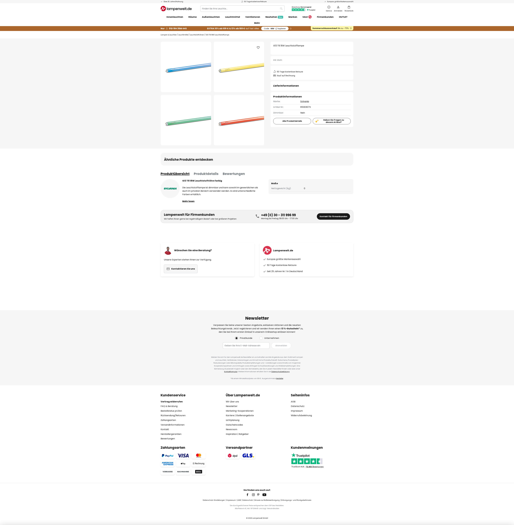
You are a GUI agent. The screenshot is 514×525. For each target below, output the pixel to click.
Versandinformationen (172, 424)
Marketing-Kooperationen (240, 410)
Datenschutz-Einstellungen (214, 500)
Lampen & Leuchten (169, 35)
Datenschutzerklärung (280, 371)
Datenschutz (297, 406)
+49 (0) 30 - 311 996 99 (278, 215)
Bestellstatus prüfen (171, 410)
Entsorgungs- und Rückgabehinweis (296, 500)
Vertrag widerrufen (172, 401)
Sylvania (304, 101)
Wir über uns (232, 401)
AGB (293, 401)
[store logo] (176, 8)
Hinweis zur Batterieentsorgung (267, 500)
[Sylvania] (170, 188)
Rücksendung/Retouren (173, 415)
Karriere (230, 415)
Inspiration (231, 434)
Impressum (297, 410)
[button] (186, 120)
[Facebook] (249, 495)
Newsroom (231, 429)
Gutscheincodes (234, 424)
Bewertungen (234, 174)
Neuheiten (273, 16)
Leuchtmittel (183, 35)
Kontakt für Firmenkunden (333, 216)
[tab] (175, 173)
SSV (275, 28)
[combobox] (242, 8)
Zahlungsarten (168, 420)
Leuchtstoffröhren (197, 35)
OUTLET (343, 16)
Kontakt (165, 429)
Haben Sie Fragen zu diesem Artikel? (333, 121)
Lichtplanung (232, 420)
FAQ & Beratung (169, 406)
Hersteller (279, 378)
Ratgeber (244, 434)
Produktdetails (206, 174)
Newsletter (231, 406)
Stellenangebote (245, 415)
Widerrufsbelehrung (301, 415)
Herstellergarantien (171, 434)
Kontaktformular (230, 371)
